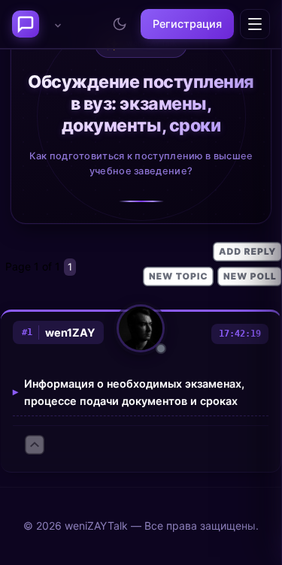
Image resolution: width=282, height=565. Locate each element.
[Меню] (255, 24)
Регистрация (187, 23)
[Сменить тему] (120, 24)
